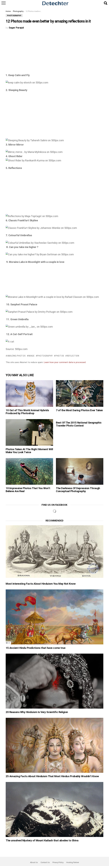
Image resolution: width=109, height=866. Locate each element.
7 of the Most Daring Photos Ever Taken (79, 410)
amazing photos (16, 356)
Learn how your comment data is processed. (65, 362)
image (31, 356)
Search (105, 3)
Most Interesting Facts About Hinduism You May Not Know (41, 583)
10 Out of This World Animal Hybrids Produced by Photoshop (27, 412)
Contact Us (45, 862)
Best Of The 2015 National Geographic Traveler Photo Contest (79, 424)
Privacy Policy (58, 862)
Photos (59, 356)
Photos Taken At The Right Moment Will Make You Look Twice (29, 451)
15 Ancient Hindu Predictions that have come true (35, 648)
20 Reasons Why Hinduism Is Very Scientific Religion (37, 712)
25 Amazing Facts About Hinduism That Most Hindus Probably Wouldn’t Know (52, 776)
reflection (73, 356)
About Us (34, 862)
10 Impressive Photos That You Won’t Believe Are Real (28, 490)
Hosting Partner (72, 862)
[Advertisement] (54, 52)
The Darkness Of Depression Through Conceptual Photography (78, 490)
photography (45, 356)
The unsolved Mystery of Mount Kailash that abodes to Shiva (42, 840)
